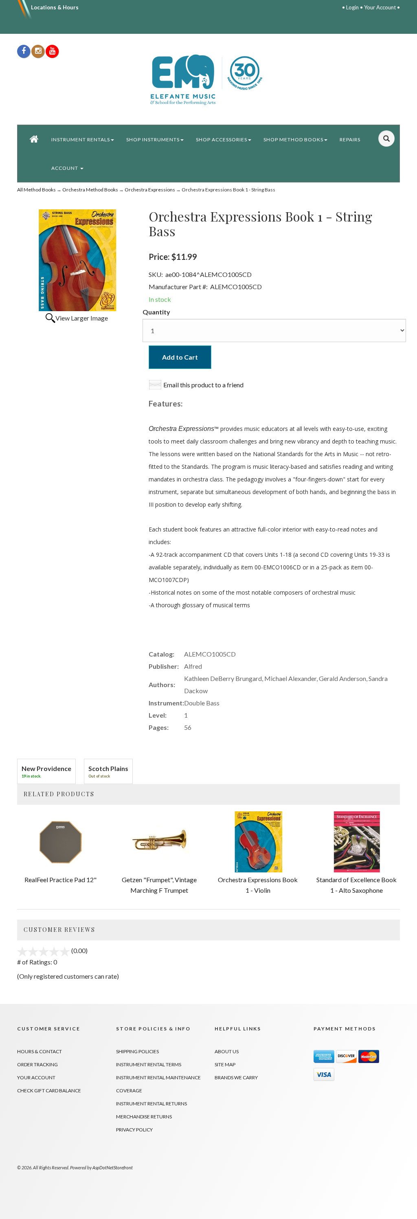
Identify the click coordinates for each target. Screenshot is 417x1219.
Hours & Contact (39, 1051)
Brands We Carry (236, 1077)
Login (352, 7)
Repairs (350, 139)
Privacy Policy (134, 1130)
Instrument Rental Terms (148, 1064)
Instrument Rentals (80, 139)
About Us (227, 1051)
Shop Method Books (293, 139)
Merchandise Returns (144, 1117)
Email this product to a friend (203, 385)
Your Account (380, 7)
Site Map (225, 1064)
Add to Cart (180, 357)
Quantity (156, 312)
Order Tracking (37, 1064)
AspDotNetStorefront (112, 1167)
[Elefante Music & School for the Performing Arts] (208, 79)
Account (65, 168)
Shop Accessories (221, 139)
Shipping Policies (137, 1051)
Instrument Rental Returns (151, 1103)
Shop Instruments (153, 139)
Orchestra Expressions (150, 190)
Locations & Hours (55, 7)
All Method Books (36, 190)
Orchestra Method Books (90, 190)
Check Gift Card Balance (49, 1090)
